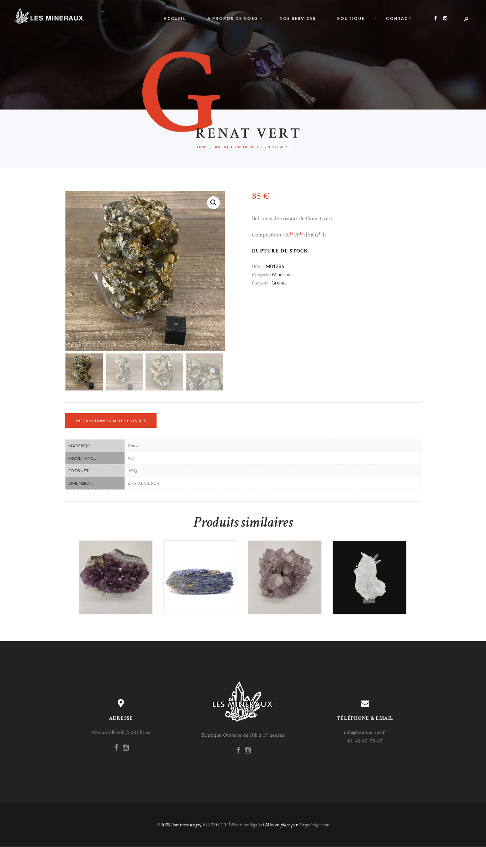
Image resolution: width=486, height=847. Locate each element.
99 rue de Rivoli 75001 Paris (121, 732)
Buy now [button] (118, 590)
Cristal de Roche (369, 562)
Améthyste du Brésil (115, 562)
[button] (213, 202)
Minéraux (248, 147)
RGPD (208, 824)
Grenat (278, 283)
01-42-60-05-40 (365, 740)
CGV (223, 824)
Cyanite (200, 562)
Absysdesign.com (314, 824)
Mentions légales (246, 824)
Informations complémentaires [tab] (111, 421)
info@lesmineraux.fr (365, 732)
